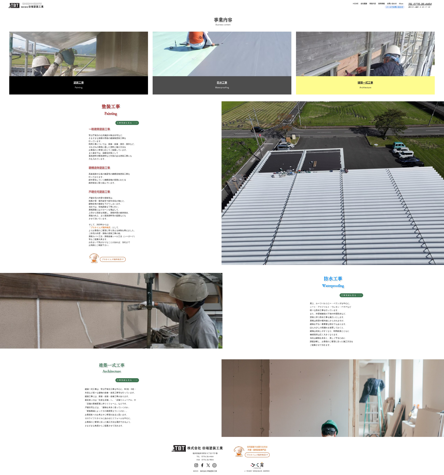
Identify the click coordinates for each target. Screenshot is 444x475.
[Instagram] (196, 465)
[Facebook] (202, 465)
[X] (208, 465)
